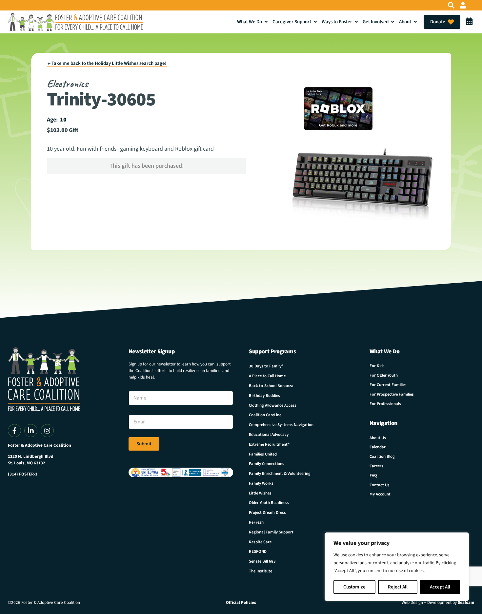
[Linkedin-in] (30, 430)
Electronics (67, 83)
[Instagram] (47, 430)
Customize (354, 587)
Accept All (440, 587)
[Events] (469, 22)
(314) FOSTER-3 (22, 474)
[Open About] (415, 21)
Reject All (398, 587)
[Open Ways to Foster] (356, 21)
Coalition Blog (382, 456)
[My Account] (463, 5)
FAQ (373, 475)
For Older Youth (384, 375)
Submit (143, 443)
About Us (378, 438)
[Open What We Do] (266, 21)
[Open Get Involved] (392, 21)
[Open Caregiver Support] (315, 21)
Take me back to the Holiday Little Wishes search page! (107, 63)
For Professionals (385, 404)
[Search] (451, 5)
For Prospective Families (392, 394)
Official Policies (241, 602)
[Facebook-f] (14, 430)
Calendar (378, 447)
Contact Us (380, 485)
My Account (380, 494)
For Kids (377, 366)
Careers (376, 466)
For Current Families (388, 385)
